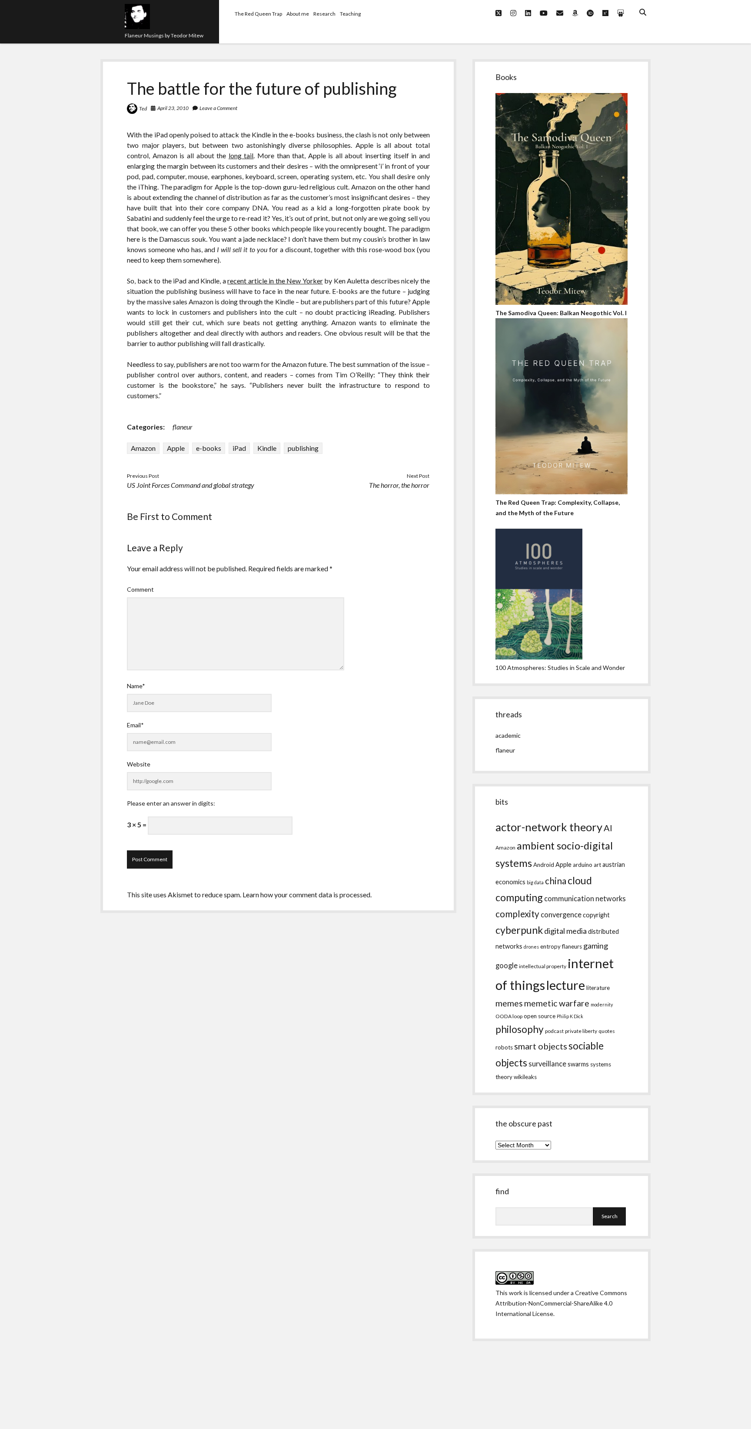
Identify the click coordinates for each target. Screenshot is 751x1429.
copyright (596, 915)
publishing (303, 448)
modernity (602, 1004)
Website (138, 764)
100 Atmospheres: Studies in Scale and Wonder (560, 667)
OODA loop (508, 1016)
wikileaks (525, 1076)
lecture (565, 985)
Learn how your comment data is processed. (307, 894)
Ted (143, 108)
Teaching (350, 13)
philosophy (519, 1029)
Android (543, 864)
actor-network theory (548, 826)
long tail (241, 155)
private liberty (581, 1031)
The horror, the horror (399, 485)
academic (508, 735)
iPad (239, 448)
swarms (578, 1064)
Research (324, 13)
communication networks (585, 898)
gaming (595, 945)
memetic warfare (556, 1003)
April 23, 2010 (173, 108)
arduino (582, 864)
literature (598, 987)
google (506, 965)
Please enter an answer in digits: (171, 803)
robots (504, 1047)
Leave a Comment (218, 108)
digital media (565, 931)
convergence (561, 914)
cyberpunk (519, 930)
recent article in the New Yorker (275, 280)
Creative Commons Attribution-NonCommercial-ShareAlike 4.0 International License (561, 1303)
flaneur (183, 427)
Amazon (143, 448)
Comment (140, 589)
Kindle (266, 448)
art (597, 864)
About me (297, 13)
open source (539, 1016)
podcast (554, 1031)
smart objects (540, 1046)
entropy (550, 946)
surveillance (547, 1063)
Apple (176, 448)
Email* (135, 725)
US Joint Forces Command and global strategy (190, 485)
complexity (517, 914)
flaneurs (572, 946)
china (555, 881)
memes (509, 1003)
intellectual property (542, 966)
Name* (136, 686)
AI (608, 828)
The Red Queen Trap (258, 13)
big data (535, 882)
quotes (606, 1031)
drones (531, 946)
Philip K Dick (570, 1016)
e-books (208, 448)
